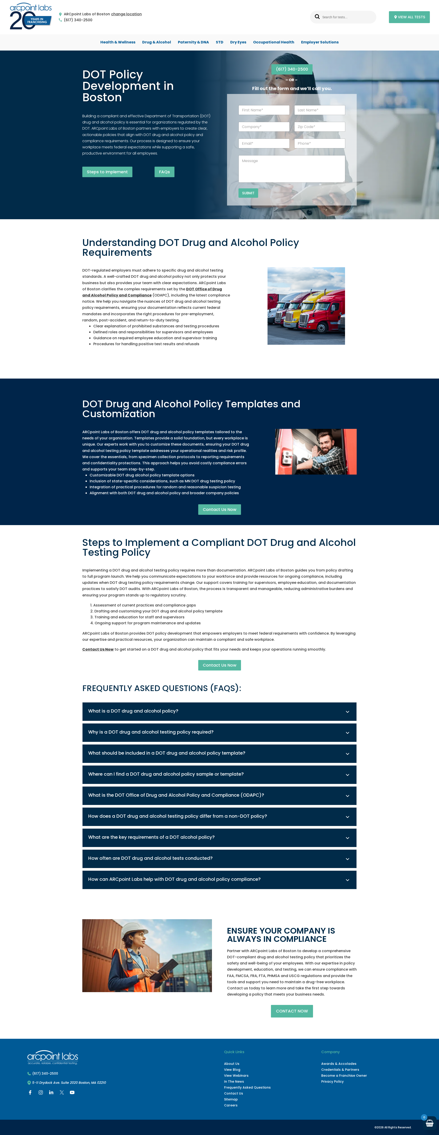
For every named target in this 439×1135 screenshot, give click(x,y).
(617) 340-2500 (78, 20)
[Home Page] (31, 17)
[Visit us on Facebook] (30, 1093)
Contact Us (233, 1093)
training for (243, 582)
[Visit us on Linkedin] (51, 1093)
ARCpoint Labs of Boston (87, 14)
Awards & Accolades (338, 1063)
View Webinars (236, 1075)
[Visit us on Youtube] (72, 1093)
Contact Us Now (219, 509)
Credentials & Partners (340, 1069)
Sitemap (231, 1099)
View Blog (232, 1069)
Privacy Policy (332, 1081)
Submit (248, 193)
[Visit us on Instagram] (40, 1093)
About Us (231, 1063)
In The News (234, 1081)
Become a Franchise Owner (344, 1075)
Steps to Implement (107, 172)
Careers (231, 1105)
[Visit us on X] (61, 1093)
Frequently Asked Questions (247, 1087)
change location (126, 14)
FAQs (164, 172)
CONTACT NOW (292, 1011)
